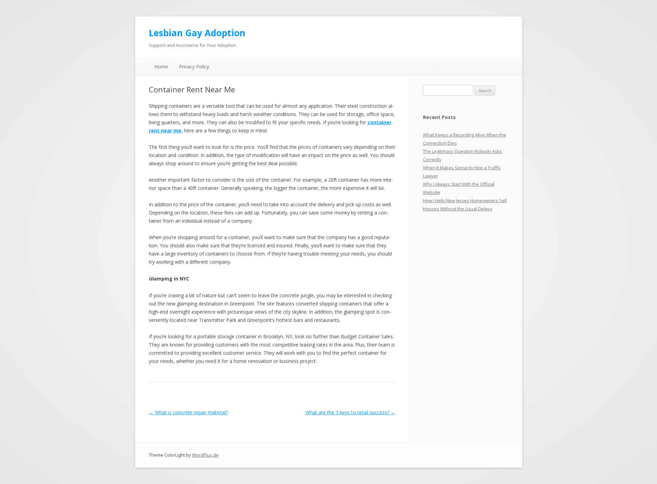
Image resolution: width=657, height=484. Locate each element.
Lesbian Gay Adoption (197, 33)
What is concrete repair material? (188, 412)
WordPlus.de (205, 455)
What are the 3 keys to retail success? (350, 412)
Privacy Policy (194, 66)
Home (161, 66)
